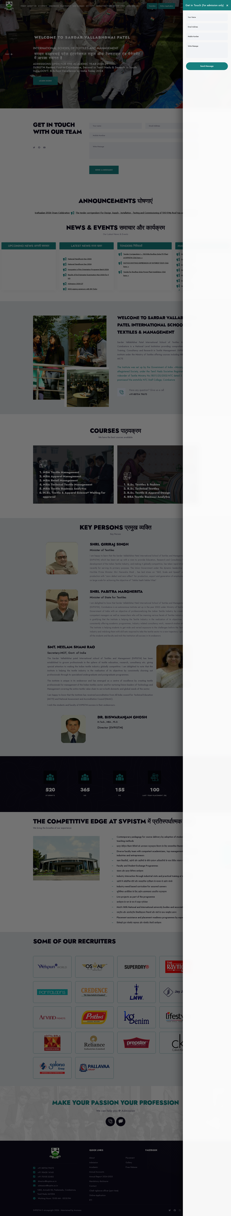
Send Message (207, 66)
